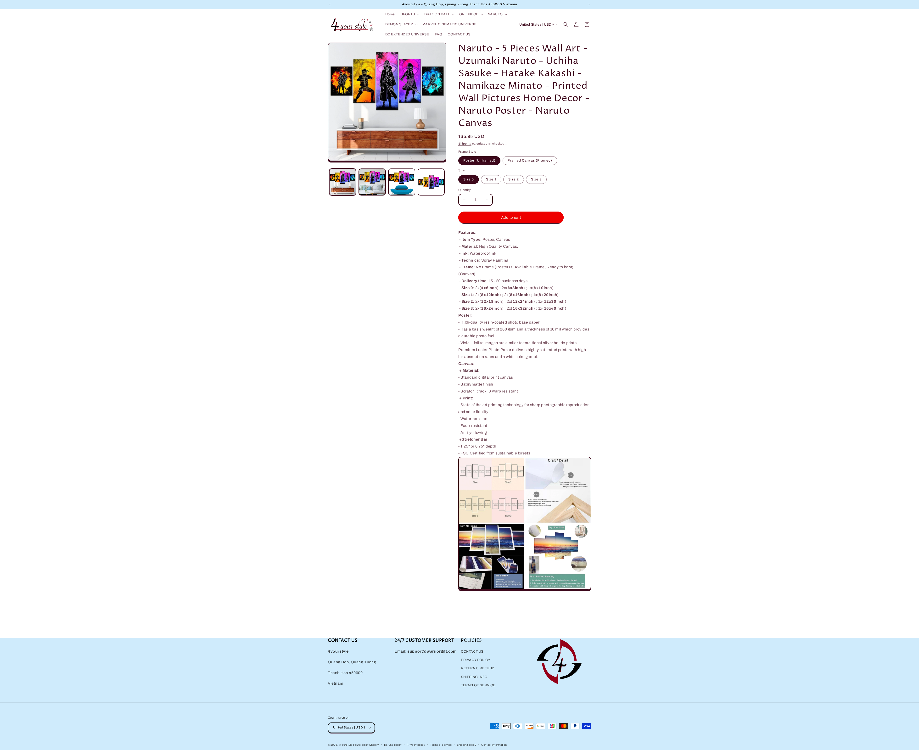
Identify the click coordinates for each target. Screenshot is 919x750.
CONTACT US (472, 651)
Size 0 (468, 179)
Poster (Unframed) (479, 160)
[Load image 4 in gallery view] (431, 182)
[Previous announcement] (329, 4)
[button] (409, 14)
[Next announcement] (589, 4)
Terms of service (441, 744)
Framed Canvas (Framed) (530, 160)
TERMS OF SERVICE (478, 685)
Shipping (464, 143)
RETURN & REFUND (477, 668)
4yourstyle (346, 744)
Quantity (464, 190)
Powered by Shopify (366, 744)
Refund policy (393, 744)
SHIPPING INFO (474, 677)
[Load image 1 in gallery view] (342, 182)
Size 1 (491, 179)
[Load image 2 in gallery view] (372, 182)
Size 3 (536, 179)
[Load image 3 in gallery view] (401, 182)
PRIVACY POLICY (475, 660)
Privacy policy (416, 744)
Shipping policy (466, 744)
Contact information (494, 744)
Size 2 (513, 179)
